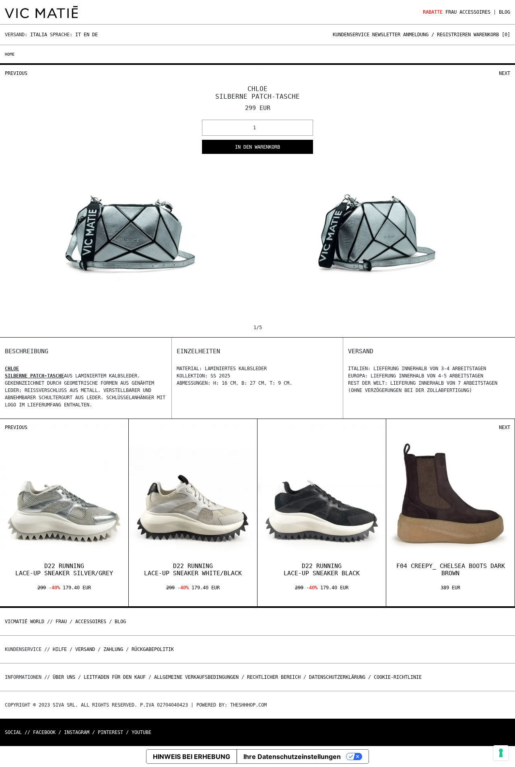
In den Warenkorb (257, 147)
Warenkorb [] (492, 34)
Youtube (141, 732)
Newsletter (386, 34)
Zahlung (113, 649)
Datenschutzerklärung (337, 677)
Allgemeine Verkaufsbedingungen (196, 677)
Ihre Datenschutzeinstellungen (292, 756)
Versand (85, 649)
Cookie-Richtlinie (398, 677)
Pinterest (110, 732)
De (95, 34)
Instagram (76, 732)
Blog (504, 12)
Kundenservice (351, 34)
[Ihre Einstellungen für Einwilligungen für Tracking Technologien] (501, 753)
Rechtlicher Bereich (274, 677)
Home (9, 54)
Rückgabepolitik (153, 649)
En (86, 34)
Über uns (65, 677)
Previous (16, 73)
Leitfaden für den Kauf (115, 677)
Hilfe (60, 649)
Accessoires (474, 12)
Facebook (44, 732)
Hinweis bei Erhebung (191, 756)
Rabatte (433, 12)
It (78, 34)
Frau (451, 12)
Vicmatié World (24, 621)
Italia (38, 34)
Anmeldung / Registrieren (437, 34)
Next (504, 73)
